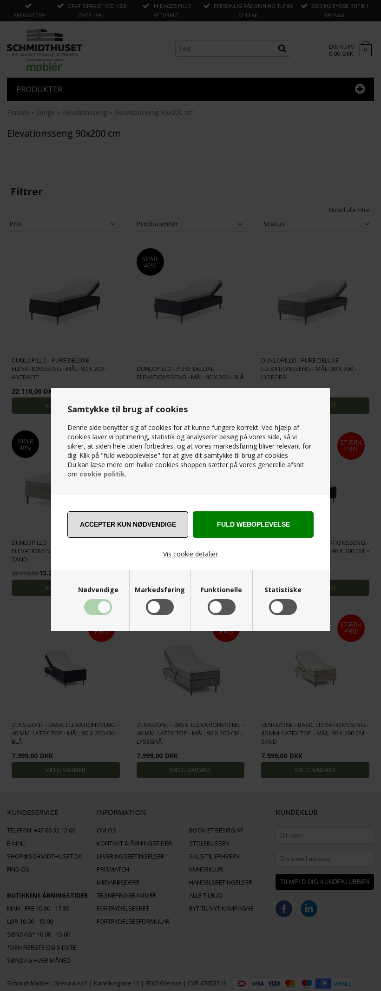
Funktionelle (221, 590)
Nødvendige (98, 590)
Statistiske (283, 590)
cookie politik (102, 473)
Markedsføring (160, 590)
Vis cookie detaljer (190, 553)
